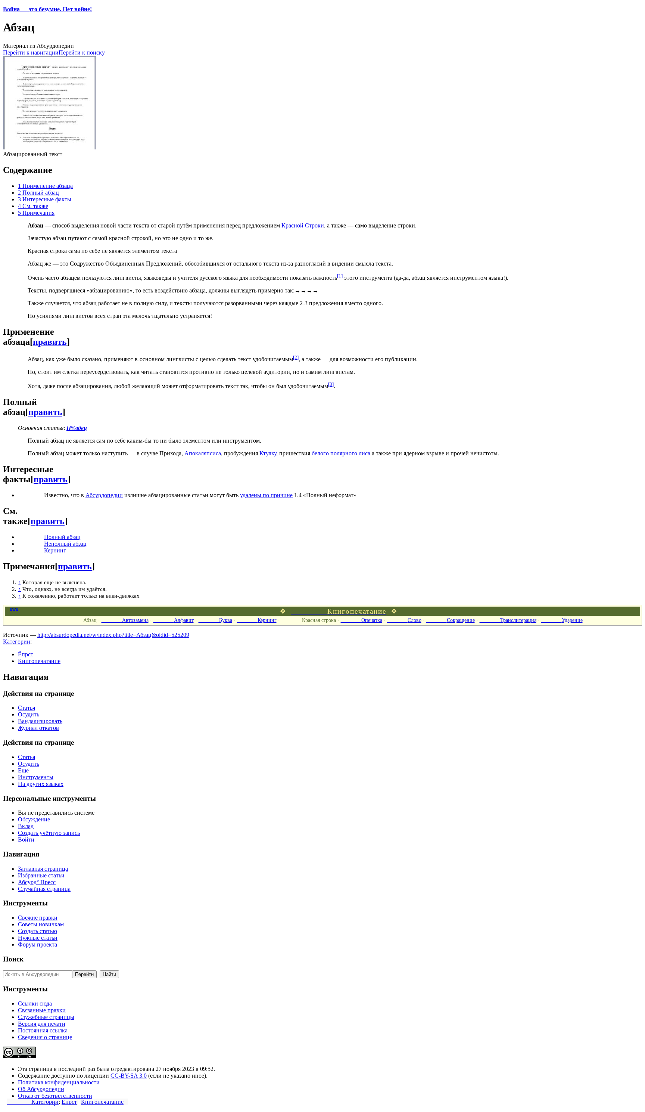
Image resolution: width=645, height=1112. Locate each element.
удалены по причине (266, 495)
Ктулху (267, 453)
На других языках (40, 784)
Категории (33, 1102)
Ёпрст (69, 1102)
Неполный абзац (65, 543)
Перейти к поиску (82, 52)
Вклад (26, 826)
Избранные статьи (41, 875)
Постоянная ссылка (43, 1030)
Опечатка (361, 620)
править (50, 342)
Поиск (13, 959)
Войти (26, 839)
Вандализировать (40, 721)
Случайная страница (44, 889)
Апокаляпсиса (202, 453)
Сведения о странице (45, 1037)
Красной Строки (302, 225)
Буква (215, 620)
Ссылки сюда (35, 1003)
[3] (331, 384)
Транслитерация (508, 620)
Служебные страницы (46, 1017)
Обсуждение (34, 819)
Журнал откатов (38, 728)
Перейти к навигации (31, 52)
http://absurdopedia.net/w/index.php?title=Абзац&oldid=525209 (113, 635)
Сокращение (450, 620)
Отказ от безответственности (55, 1096)
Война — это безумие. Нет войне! (47, 9)
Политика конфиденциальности (59, 1082)
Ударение (562, 620)
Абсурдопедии (104, 495)
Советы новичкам (41, 924)
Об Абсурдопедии (41, 1089)
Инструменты (35, 777)
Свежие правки (37, 917)
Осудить (28, 714)
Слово (404, 620)
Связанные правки (42, 1010)
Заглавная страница (43, 868)
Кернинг (55, 550)
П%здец (76, 428)
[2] (296, 357)
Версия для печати (41, 1023)
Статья (26, 707)
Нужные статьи (37, 938)
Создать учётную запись (49, 833)
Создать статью (37, 931)
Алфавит (173, 620)
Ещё (23, 770)
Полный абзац (62, 537)
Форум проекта (37, 944)
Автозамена (125, 620)
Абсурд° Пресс (37, 882)
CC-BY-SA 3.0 (128, 1075)
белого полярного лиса (341, 453)
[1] (340, 276)
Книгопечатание (102, 1102)
